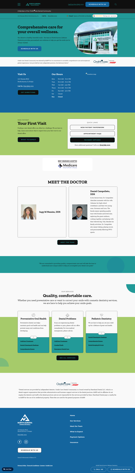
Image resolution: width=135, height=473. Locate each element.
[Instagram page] (26, 442)
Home (72, 415)
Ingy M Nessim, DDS (49, 212)
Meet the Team (67, 242)
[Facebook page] (20, 442)
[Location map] (101, 89)
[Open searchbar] (115, 4)
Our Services (75, 421)
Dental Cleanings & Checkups (29, 345)
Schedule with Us (97, 4)
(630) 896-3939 (52, 16)
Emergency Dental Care (61, 349)
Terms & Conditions (33, 465)
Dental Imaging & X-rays (96, 345)
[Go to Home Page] (33, 4)
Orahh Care (49, 465)
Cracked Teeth (58, 345)
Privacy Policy (22, 465)
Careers (42, 465)
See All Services (67, 358)
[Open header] (19, 4)
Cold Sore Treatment (26, 341)
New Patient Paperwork (92, 127)
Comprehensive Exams (27, 349)
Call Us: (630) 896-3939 (76, 4)
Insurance (74, 442)
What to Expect (28, 139)
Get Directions (28, 92)
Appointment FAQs (92, 134)
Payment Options (92, 140)
